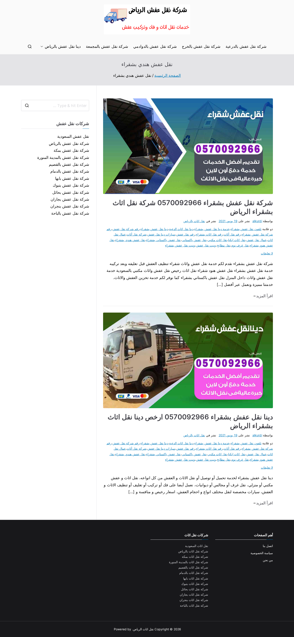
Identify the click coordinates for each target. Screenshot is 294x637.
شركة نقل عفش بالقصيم (69, 164)
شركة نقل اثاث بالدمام (193, 573)
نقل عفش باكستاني (194, 240)
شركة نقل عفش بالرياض (69, 143)
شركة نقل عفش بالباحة (70, 213)
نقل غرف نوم (240, 245)
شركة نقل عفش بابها (72, 178)
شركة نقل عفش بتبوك (71, 185)
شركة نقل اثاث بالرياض (193, 551)
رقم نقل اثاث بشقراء (209, 234)
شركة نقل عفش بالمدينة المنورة (63, 157)
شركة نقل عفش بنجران (69, 206)
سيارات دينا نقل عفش (161, 234)
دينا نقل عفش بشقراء (154, 229)
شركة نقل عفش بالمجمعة (107, 46)
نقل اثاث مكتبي (217, 240)
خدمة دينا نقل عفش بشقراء (212, 229)
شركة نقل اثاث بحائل (194, 589)
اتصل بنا (268, 546)
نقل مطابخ (223, 245)
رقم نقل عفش (185, 234)
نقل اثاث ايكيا (236, 240)
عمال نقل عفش (256, 240)
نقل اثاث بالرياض (194, 221)
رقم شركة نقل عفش (126, 229)
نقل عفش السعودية (73, 136)
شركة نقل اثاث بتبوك (194, 584)
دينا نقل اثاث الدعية (181, 229)
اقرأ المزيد (264, 296)
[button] (42, 46)
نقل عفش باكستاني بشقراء (163, 240)
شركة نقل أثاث (136, 234)
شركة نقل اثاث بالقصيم (193, 567)
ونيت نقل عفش (206, 245)
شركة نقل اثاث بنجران (193, 600)
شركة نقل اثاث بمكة (195, 556)
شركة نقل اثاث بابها (195, 578)
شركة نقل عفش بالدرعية (246, 46)
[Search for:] (55, 105)
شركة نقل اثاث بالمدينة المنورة (188, 562)
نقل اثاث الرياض (143, 629)
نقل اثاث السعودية (196, 546)
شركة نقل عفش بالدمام (69, 171)
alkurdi (257, 221)
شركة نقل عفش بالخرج (201, 46)
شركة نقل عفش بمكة (71, 150)
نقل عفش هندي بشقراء (130, 240)
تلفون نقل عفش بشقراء (246, 229)
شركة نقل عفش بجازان (70, 199)
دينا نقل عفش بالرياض (63, 46)
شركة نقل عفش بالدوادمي (155, 46)
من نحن (268, 560)
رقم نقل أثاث (232, 234)
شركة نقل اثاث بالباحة (194, 605)
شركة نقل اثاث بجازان (194, 594)
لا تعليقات (267, 253)
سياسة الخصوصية (262, 553)
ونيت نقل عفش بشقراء (180, 245)
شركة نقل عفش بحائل (70, 192)
